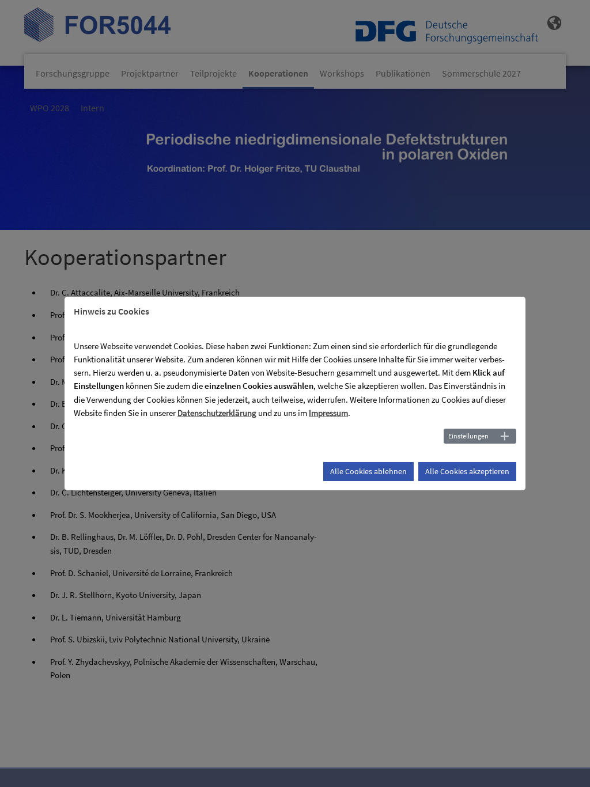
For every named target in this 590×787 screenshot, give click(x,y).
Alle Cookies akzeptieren (467, 471)
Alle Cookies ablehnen (368, 471)
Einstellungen (468, 436)
